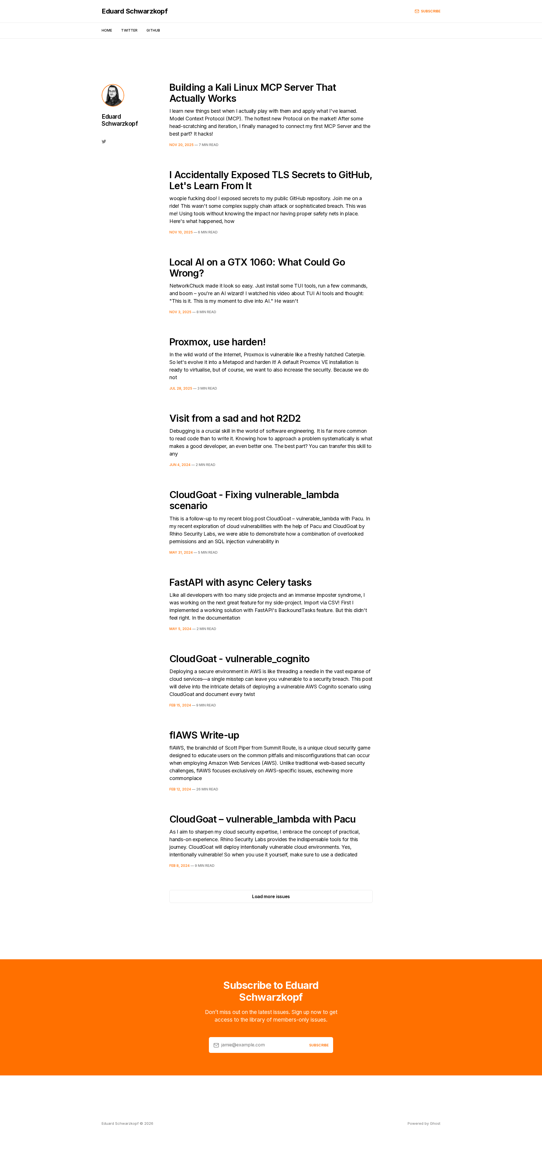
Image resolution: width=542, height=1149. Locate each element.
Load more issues (271, 896)
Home (107, 30)
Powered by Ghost (424, 1123)
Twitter (129, 30)
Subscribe (430, 11)
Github (153, 30)
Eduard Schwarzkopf (134, 11)
